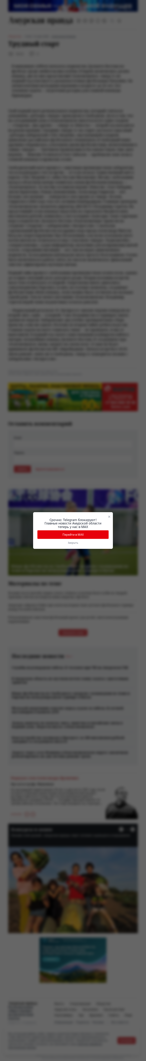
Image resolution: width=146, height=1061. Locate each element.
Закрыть (73, 542)
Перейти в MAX (73, 535)
